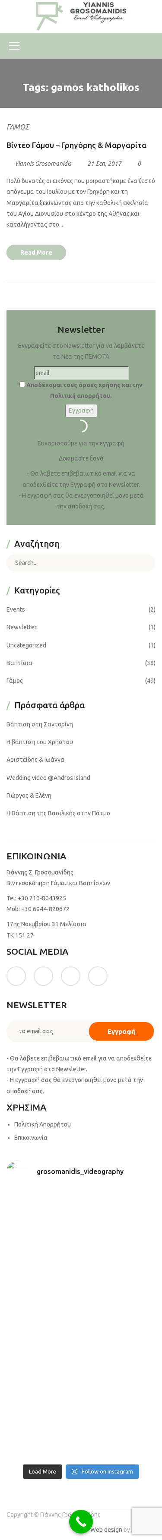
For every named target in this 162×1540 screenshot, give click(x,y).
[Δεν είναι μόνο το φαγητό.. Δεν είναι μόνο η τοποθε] (119, 1257)
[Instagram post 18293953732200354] (119, 1213)
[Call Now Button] (81, 1522)
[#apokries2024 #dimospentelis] (42, 1437)
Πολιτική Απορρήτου (42, 1124)
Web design (106, 1529)
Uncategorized (26, 645)
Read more (36, 252)
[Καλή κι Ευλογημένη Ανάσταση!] (42, 1392)
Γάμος (17, 127)
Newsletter (21, 627)
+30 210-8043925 (42, 898)
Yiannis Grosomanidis (43, 163)
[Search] (143, 562)
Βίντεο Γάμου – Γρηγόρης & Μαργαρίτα (76, 145)
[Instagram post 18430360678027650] (119, 1392)
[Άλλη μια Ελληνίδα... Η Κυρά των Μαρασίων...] (119, 1347)
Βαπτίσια (19, 663)
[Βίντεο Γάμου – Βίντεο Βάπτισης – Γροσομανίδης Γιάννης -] (81, 16)
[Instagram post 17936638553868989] (42, 1257)
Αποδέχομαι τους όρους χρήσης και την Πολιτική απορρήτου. (84, 390)
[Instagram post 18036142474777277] (119, 1437)
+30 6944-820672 (45, 909)
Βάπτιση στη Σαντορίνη (39, 724)
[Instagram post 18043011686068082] (42, 1213)
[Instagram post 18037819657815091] (119, 1302)
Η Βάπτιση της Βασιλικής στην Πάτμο (58, 813)
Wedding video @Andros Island (48, 777)
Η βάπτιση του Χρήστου (39, 741)
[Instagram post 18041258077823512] (42, 1302)
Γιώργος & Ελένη (28, 795)
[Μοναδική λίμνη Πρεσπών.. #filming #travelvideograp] (42, 1347)
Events (15, 609)
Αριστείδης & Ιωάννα (35, 759)
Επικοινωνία (31, 1137)
